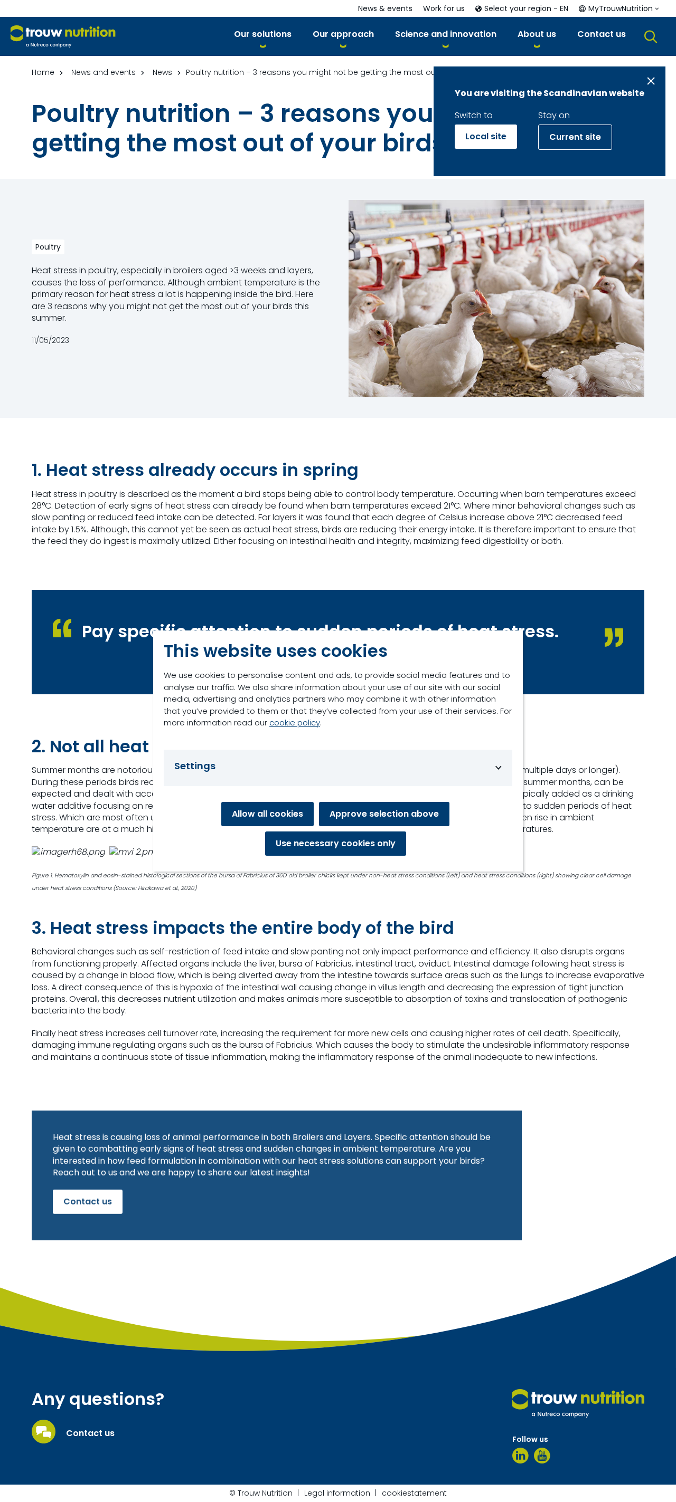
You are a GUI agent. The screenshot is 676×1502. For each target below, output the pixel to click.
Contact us (87, 1201)
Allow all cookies (267, 814)
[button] (262, 36)
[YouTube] (542, 1455)
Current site (575, 137)
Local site (485, 136)
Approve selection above (384, 814)
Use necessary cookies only (336, 843)
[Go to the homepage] (578, 1403)
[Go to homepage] (63, 36)
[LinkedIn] (520, 1455)
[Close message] (650, 80)
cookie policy (294, 722)
